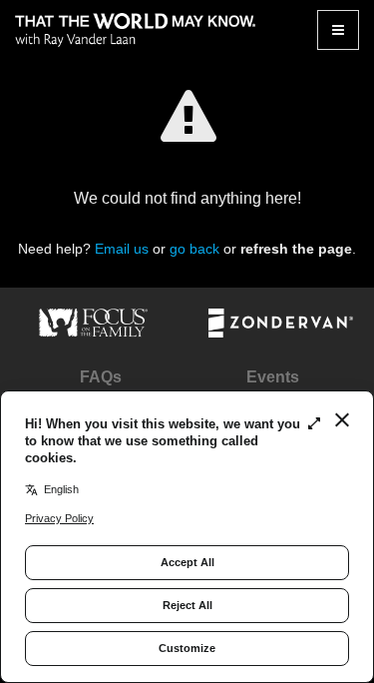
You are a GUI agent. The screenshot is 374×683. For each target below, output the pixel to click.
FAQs (101, 376)
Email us (122, 249)
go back (194, 249)
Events (272, 376)
